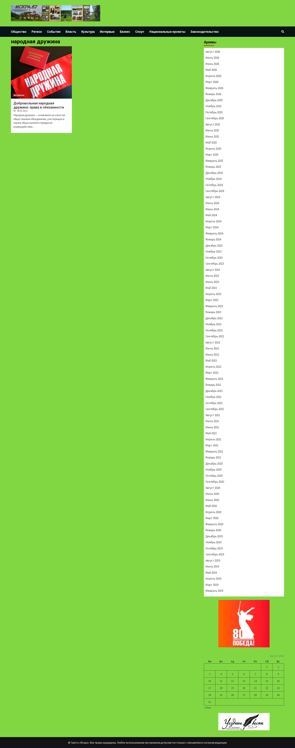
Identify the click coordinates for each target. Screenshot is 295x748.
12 (232, 681)
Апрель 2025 (213, 148)
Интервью (107, 31)
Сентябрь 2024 (215, 191)
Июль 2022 (212, 348)
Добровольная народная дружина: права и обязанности (38, 105)
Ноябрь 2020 (213, 469)
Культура (88, 31)
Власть (71, 31)
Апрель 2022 (213, 367)
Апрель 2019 (213, 578)
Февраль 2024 (214, 233)
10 (209, 681)
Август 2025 (213, 124)
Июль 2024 (212, 203)
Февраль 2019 (214, 591)
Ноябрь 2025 (213, 106)
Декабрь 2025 (214, 100)
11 (221, 681)
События (53, 31)
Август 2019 (213, 560)
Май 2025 (211, 142)
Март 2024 (212, 227)
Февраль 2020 (214, 524)
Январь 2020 (213, 530)
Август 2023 (213, 270)
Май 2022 (211, 360)
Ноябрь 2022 (213, 324)
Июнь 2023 (212, 282)
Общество (18, 31)
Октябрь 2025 (214, 112)
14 (255, 681)
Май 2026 (211, 70)
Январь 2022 (213, 385)
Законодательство (205, 31)
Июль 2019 (212, 566)
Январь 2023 (213, 312)
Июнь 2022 (212, 354)
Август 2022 (213, 342)
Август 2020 (213, 488)
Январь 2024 (213, 239)
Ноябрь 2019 (213, 542)
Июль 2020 (212, 494)
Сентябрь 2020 (215, 482)
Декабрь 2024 (214, 173)
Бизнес (125, 31)
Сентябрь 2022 (215, 336)
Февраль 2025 (214, 161)
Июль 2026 (212, 58)
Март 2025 (212, 154)
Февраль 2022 (214, 379)
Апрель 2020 (213, 512)
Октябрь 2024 (214, 185)
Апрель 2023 (213, 294)
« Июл (207, 707)
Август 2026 (213, 52)
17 (209, 688)
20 (244, 688)
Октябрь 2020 (214, 476)
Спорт (139, 31)
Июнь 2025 (212, 136)
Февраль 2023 (214, 306)
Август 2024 (213, 197)
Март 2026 (212, 82)
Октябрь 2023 (214, 258)
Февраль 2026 (214, 88)
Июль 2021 (212, 421)
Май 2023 (211, 288)
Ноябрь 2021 (213, 397)
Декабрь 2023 (214, 245)
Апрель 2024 (213, 221)
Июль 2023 (212, 276)
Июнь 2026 (212, 64)
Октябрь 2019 (214, 548)
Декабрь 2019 (214, 536)
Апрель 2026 (213, 76)
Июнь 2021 (212, 427)
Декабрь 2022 (214, 318)
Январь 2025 (213, 167)
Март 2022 (212, 373)
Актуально (19, 95)
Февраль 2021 (214, 451)
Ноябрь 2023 (213, 251)
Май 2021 (211, 433)
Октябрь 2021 (214, 403)
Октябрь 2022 (214, 330)
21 (255, 688)
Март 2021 (212, 445)
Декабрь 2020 (214, 463)
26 (232, 695)
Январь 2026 (213, 94)
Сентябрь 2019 (215, 554)
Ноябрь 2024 (213, 179)
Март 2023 (212, 300)
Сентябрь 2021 (215, 409)
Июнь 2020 (212, 500)
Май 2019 (211, 572)
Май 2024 (211, 215)
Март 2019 (212, 585)
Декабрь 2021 (214, 391)
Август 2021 (213, 415)
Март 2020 (212, 518)
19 (232, 688)
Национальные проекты (167, 31)
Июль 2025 (212, 130)
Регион (37, 31)
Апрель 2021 (213, 439)
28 (255, 695)
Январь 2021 (213, 457)
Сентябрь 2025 (215, 118)
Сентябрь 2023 (215, 263)
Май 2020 (211, 506)
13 (244, 681)
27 (244, 695)
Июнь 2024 (212, 209)
